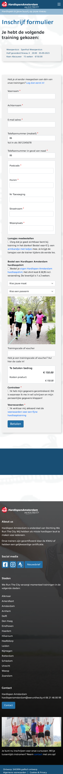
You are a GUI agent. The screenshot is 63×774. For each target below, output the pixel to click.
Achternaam (14, 105)
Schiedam (7, 661)
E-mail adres (14, 120)
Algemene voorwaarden (14, 772)
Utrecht (6, 666)
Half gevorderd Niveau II (18, 53)
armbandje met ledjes (20, 249)
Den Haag (7, 621)
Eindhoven (7, 626)
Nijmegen (7, 651)
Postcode (15, 165)
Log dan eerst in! (35, 83)
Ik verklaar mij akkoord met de (26, 412)
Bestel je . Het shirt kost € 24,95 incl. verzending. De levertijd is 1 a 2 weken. (30, 272)
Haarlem (6, 631)
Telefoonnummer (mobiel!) (22, 133)
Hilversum (7, 636)
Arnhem (6, 611)
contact (38, 754)
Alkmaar (6, 596)
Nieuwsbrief (33, 564)
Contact (8, 705)
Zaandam (7, 676)
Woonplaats (16, 223)
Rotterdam (8, 656)
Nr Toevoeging (17, 194)
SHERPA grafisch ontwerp (25, 769)
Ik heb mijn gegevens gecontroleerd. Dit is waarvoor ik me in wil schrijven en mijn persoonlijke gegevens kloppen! (31, 394)
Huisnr (13, 180)
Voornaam (13, 91)
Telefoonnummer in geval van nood (27, 151)
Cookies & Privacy (38, 772)
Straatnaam (16, 208)
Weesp (5, 671)
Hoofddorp (7, 641)
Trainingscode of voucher (21, 348)
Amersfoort (8, 601)
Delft (4, 616)
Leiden (5, 646)
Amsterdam (8, 606)
